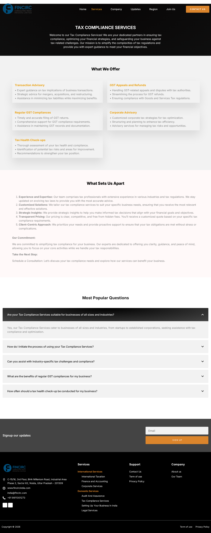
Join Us (170, 9)
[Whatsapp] (10, 505)
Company (116, 9)
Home (82, 9)
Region (153, 9)
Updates (136, 9)
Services (96, 9)
